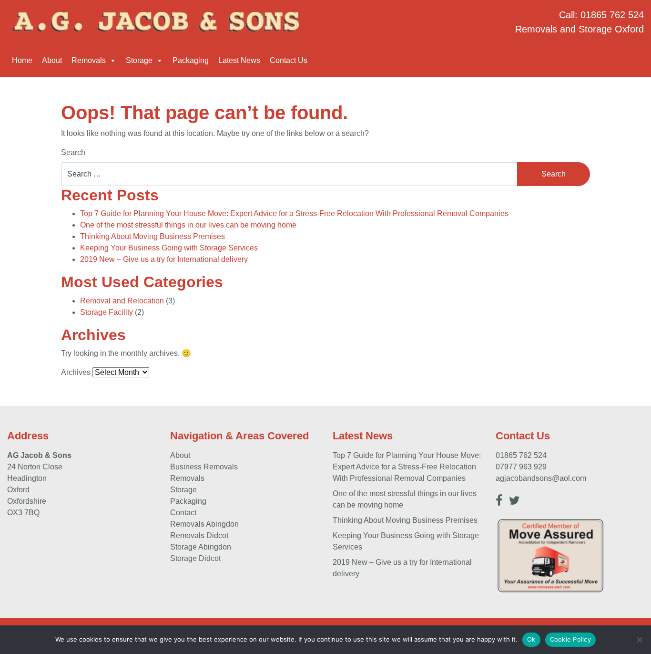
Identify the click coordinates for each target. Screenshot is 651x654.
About (52, 60)
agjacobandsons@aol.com (541, 478)
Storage (139, 60)
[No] (639, 639)
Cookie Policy (570, 639)
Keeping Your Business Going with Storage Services (169, 248)
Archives (76, 372)
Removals (88, 60)
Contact (183, 513)
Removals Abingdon (204, 524)
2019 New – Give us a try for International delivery (164, 259)
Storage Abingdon (200, 547)
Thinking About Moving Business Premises (152, 236)
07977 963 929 (521, 467)
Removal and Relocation (122, 301)
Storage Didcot (195, 558)
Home (22, 60)
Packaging (191, 60)
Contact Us (288, 60)
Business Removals (204, 467)
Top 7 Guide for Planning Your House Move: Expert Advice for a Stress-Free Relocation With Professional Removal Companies (294, 213)
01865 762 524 (612, 15)
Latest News (239, 60)
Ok (531, 639)
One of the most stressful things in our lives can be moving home (188, 225)
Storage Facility (106, 312)
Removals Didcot (199, 535)
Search (73, 152)
